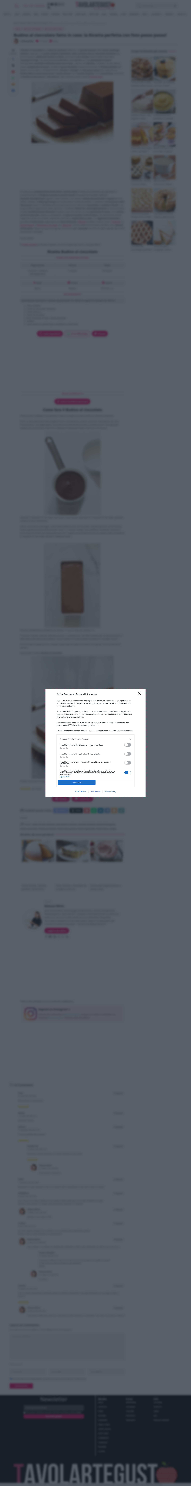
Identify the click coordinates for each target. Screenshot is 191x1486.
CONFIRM (77, 782)
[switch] (127, 745)
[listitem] (95, 739)
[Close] (140, 694)
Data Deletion (80, 792)
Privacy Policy (110, 792)
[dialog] (95, 743)
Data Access (95, 792)
